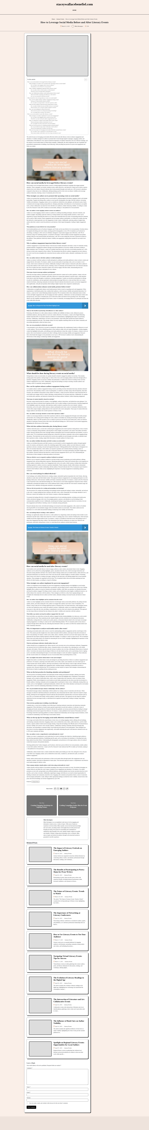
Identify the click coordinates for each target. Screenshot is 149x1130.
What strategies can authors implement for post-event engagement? (44, 115)
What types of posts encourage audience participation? (41, 91)
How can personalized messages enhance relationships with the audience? (44, 126)
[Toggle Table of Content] (85, 79)
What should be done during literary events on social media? (42, 98)
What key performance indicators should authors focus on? (41, 122)
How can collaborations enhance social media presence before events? (44, 93)
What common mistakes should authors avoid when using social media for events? (46, 133)
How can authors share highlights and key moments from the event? (43, 117)
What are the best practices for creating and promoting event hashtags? (43, 110)
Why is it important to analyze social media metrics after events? (43, 120)
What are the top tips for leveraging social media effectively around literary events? (47, 130)
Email (28, 1092)
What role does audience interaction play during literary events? (43, 104)
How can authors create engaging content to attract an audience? (42, 85)
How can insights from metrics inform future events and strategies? (43, 123)
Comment (29, 1068)
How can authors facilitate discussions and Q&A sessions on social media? (44, 106)
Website (28, 1097)
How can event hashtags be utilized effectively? (39, 109)
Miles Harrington (79, 26)
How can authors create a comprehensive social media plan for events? (44, 131)
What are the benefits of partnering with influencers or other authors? (43, 94)
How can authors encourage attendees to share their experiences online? (44, 102)
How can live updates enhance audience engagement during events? (44, 99)
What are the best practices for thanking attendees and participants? (44, 125)
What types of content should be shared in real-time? (40, 101)
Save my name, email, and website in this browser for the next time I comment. (48, 1103)
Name (28, 1087)
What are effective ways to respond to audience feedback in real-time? (43, 107)
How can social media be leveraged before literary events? (41, 82)
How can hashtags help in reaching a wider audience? (40, 112)
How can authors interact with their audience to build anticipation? (43, 90)
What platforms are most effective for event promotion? (41, 86)
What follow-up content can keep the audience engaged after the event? (44, 118)
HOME (74, 10)
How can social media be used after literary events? (39, 114)
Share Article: (49, 788)
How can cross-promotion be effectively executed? (40, 96)
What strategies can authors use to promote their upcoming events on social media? (47, 83)
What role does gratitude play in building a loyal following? (42, 128)
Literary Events (35, 781)
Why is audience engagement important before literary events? (43, 88)
